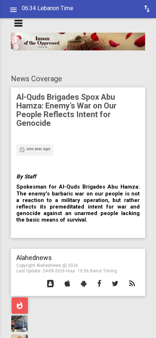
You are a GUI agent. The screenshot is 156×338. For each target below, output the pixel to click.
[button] (50, 283)
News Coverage (36, 78)
